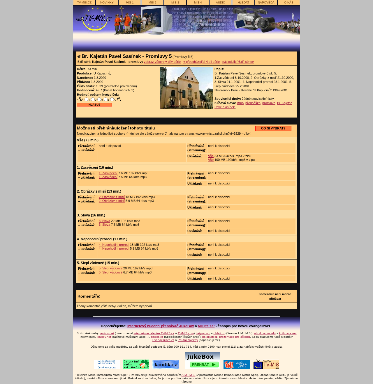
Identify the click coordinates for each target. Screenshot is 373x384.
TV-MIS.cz (84, 2)
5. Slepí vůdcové (110, 268)
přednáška (253, 103)
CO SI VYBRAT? (273, 128)
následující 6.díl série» (238, 61)
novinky (107, 2)
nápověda (266, 2)
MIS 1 (130, 2)
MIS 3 (175, 2)
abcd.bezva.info (265, 333)
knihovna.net (288, 333)
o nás (288, 2)
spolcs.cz (157, 336)
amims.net (107, 333)
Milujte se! (206, 326)
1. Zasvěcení (108, 173)
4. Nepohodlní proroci (114, 244)
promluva (268, 103)
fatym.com (203, 333)
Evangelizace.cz (163, 340)
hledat (243, 2)
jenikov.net (104, 336)
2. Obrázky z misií (112, 197)
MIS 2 (152, 2)
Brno (240, 103)
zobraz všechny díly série (162, 61)
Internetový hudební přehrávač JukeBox (160, 326)
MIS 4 (198, 2)
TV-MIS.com (186, 333)
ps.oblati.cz (209, 336)
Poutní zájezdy (188, 340)
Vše (211, 156)
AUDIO (220, 2)
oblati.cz (219, 333)
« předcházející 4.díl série (201, 61)
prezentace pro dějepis (234, 336)
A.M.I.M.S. (189, 374)
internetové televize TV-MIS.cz (154, 333)
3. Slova (104, 221)
